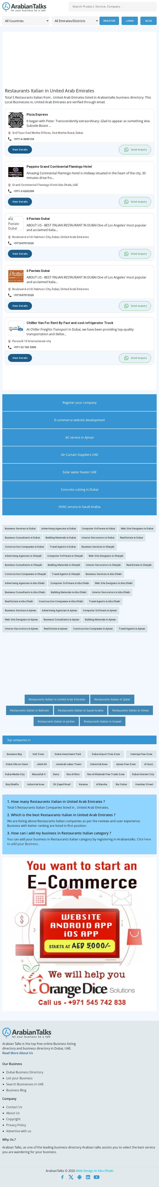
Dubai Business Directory (24, 1072)
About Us (13, 1113)
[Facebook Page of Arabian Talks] (62, 1177)
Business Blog (16, 1090)
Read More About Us (17, 1053)
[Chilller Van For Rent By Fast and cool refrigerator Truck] (16, 328)
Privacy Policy (16, 1125)
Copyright (13, 1119)
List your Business (19, 1078)
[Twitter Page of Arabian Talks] (71, 1177)
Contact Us (14, 1107)
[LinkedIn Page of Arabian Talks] (88, 1177)
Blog (148, 20)
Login (129, 20)
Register (109, 20)
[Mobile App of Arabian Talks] (79, 1177)
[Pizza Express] (16, 120)
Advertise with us (18, 1131)
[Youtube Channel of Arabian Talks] (96, 1177)
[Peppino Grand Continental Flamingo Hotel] (16, 172)
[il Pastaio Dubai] (16, 223)
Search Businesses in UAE (25, 1084)
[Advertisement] (79, 61)
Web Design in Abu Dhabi (94, 1171)
